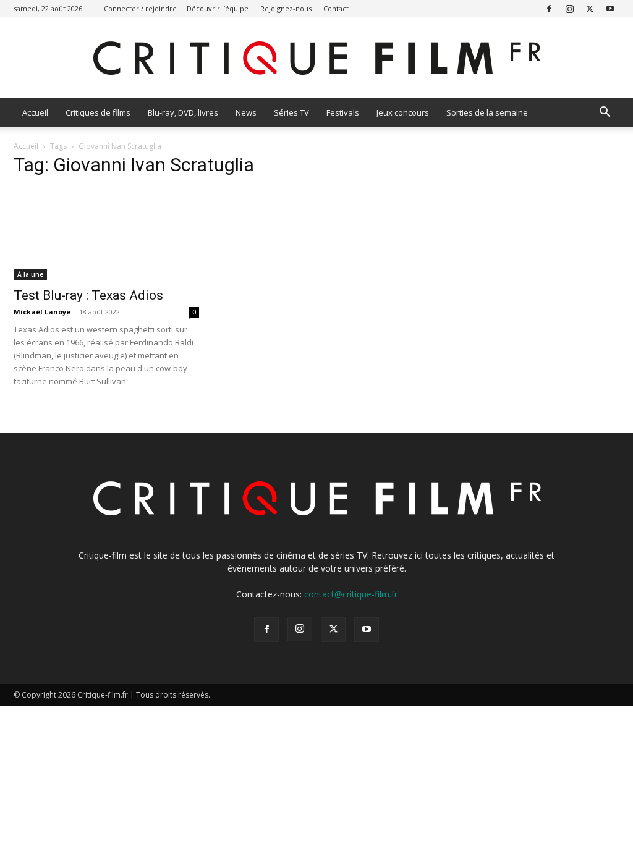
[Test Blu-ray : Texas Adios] (106, 234)
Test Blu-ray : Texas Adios (88, 295)
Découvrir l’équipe (218, 8)
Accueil (35, 112)
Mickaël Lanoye (42, 311)
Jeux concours (402, 112)
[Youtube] (610, 8)
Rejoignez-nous (286, 8)
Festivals (342, 112)
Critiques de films (98, 112)
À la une (30, 274)
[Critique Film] (316, 58)
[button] (604, 113)
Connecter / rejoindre (140, 8)
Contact (336, 8)
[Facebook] (549, 8)
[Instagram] (569, 8)
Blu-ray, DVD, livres (183, 112)
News (246, 112)
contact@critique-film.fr (350, 594)
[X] (589, 8)
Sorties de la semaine (487, 112)
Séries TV (291, 112)
